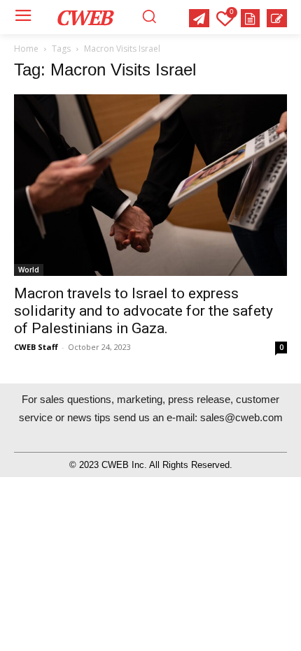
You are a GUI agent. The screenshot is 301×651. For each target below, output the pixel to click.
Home (26, 48)
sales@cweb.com (241, 417)
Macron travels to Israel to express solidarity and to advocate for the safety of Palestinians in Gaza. (143, 311)
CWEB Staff (36, 347)
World (28, 270)
